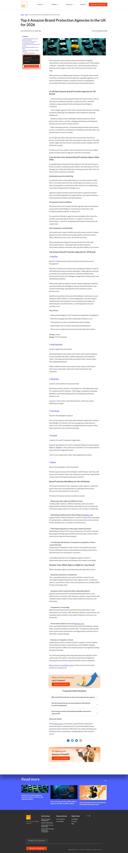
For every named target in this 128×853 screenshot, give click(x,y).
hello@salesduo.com (73, 849)
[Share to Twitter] (72, 740)
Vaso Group (55, 411)
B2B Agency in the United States (36, 840)
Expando (54, 435)
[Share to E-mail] (80, 740)
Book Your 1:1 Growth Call (31, 66)
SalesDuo (54, 256)
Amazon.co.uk (79, 624)
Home (22, 14)
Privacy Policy (82, 849)
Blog (26, 14)
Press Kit (74, 821)
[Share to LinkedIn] (76, 740)
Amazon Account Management (46, 819)
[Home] (25, 4)
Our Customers (60, 819)
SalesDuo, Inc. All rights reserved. (94, 849)
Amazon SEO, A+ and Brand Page (47, 825)
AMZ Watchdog (56, 344)
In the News (75, 819)
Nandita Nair (58, 724)
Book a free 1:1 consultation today (61, 665)
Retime (53, 462)
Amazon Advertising (47, 823)
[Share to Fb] (68, 740)
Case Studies (60, 821)
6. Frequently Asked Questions (28, 53)
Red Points (55, 379)
